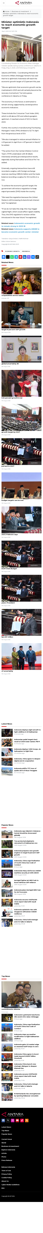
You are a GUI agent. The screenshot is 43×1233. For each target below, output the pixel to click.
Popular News (7, 825)
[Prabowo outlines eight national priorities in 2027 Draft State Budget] (22, 554)
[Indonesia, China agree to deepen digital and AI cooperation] (7, 762)
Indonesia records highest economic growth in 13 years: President (22, 602)
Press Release (7, 1160)
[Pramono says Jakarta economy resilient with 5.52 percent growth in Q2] (22, 383)
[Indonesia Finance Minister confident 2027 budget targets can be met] (22, 486)
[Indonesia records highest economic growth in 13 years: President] (22, 588)
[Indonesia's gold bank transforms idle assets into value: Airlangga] (7, 1018)
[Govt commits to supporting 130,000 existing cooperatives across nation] (22, 281)
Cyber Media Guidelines (11, 1185)
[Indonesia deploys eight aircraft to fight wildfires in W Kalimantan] (7, 733)
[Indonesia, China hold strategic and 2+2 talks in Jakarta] (7, 922)
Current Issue (7, 1139)
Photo (4, 1157)
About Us (5, 1181)
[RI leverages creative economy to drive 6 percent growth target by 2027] (22, 417)
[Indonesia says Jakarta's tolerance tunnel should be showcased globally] (7, 834)
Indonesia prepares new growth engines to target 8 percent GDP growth (19, 328)
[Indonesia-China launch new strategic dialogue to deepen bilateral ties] (7, 1067)
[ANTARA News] (24, 3)
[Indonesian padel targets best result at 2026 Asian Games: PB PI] (7, 742)
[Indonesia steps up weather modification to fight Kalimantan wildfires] (7, 1037)
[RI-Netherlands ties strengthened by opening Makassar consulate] (7, 1097)
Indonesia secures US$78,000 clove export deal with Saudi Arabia (25, 902)
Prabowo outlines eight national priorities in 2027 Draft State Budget (22, 568)
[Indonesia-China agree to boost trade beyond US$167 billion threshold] (7, 1057)
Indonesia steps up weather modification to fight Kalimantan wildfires (26, 1037)
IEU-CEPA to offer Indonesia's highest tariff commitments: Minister (19, 1008)
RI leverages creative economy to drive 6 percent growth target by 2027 (21, 431)
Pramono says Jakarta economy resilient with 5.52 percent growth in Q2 (20, 397)
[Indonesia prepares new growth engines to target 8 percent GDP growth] (22, 315)
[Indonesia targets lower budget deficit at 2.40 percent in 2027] (22, 451)
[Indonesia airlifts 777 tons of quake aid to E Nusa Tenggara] (7, 771)
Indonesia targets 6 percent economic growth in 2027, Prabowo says (21, 533)
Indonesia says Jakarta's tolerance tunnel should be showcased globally (27, 833)
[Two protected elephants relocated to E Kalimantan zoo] (7, 844)
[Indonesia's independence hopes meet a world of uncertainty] (22, 656)
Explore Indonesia (8, 1150)
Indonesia (26, 251)
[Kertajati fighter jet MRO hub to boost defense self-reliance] (7, 883)
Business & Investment (20, 11)
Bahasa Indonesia (8, 1167)
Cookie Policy (7, 1178)
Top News (6, 976)
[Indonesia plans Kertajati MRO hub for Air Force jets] (7, 893)
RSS (3, 1188)
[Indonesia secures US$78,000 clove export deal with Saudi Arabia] (7, 902)
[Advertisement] (21, 699)
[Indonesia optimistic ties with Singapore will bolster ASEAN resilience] (7, 913)
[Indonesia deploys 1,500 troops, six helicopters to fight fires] (7, 752)
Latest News (7, 724)
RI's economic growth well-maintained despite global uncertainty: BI (20, 363)
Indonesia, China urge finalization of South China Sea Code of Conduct (27, 863)
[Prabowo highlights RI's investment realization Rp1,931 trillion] (22, 622)
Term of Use (6, 1171)
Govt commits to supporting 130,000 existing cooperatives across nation (20, 294)
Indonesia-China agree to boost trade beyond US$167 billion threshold (26, 1056)
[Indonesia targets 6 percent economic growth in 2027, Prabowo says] (22, 520)
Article (4, 1153)
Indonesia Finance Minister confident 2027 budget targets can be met (19, 499)
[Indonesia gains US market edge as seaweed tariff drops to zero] (7, 1047)
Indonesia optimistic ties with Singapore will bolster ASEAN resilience (25, 912)
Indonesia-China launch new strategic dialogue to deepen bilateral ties (25, 1066)
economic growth (12, 251)
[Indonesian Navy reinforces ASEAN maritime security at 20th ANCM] (7, 874)
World (4, 1143)
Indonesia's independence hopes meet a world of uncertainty (21, 670)
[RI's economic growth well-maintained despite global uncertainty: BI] (22, 349)
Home (7, 11)
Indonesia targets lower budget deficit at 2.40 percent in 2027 (20, 465)
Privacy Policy (7, 1174)
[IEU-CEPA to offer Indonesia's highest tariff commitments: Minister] (22, 994)
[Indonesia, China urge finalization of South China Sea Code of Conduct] (7, 864)
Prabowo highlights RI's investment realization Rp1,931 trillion (20, 636)
